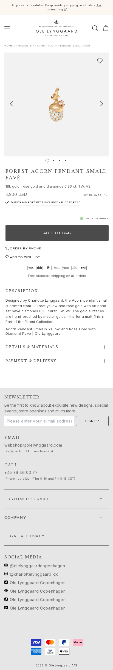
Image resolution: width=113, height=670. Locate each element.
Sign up (92, 421)
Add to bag (57, 233)
